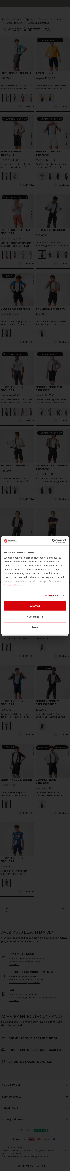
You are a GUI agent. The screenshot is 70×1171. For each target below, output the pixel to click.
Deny (35, 627)
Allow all (35, 605)
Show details (52, 595)
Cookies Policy (13, 585)
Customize (33, 616)
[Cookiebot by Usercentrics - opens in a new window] (52, 541)
